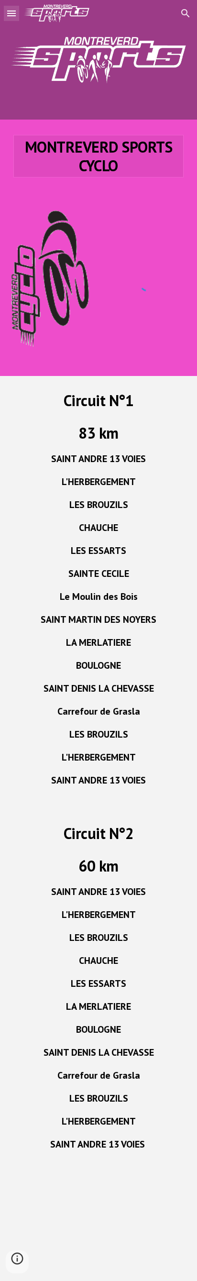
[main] (98, 156)
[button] (11, 13)
